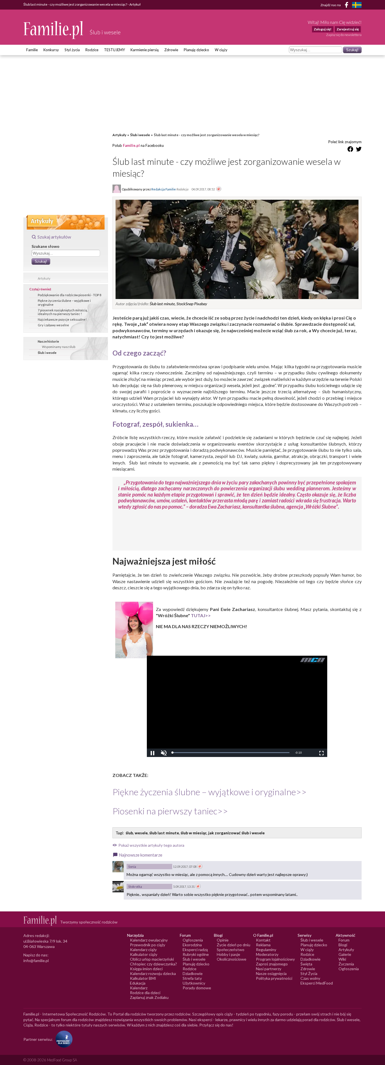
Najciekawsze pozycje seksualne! (62, 319)
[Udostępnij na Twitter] (359, 150)
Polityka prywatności (274, 978)
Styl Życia (308, 973)
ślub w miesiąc (194, 832)
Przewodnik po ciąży (147, 944)
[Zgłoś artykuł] (218, 189)
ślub (129, 832)
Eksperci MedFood (316, 983)
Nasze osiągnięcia (271, 973)
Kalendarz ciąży (143, 949)
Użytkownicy (194, 983)
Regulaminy (266, 949)
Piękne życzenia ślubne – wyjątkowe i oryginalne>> (209, 791)
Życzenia (346, 963)
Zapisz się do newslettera (344, 35)
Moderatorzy (267, 954)
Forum (343, 940)
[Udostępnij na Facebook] (350, 150)
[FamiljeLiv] (357, 5)
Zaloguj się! (322, 29)
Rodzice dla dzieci (145, 992)
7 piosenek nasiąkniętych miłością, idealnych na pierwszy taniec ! (63, 312)
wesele (141, 832)
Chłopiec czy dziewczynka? (153, 963)
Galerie (344, 954)
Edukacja (137, 983)
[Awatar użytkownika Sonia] (118, 866)
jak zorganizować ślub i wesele (236, 832)
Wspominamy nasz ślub (58, 347)
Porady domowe (197, 987)
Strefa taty (192, 978)
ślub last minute (164, 832)
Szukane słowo (45, 246)
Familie (32, 50)
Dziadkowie (193, 973)
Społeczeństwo (230, 949)
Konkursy (51, 50)
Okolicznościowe (231, 959)
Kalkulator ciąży (143, 954)
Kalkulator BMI (143, 978)
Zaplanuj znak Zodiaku (149, 997)
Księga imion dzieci (146, 968)
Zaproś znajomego (272, 963)
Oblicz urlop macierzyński (152, 959)
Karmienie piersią (144, 50)
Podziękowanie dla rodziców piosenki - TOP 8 (69, 295)
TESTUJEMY (114, 50)
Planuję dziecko (196, 50)
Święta (306, 963)
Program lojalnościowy (275, 959)
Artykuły (44, 278)
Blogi (342, 944)
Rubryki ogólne (196, 954)
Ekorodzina (192, 944)
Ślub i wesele (47, 352)
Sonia (132, 866)
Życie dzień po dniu (233, 944)
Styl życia (72, 50)
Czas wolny (310, 978)
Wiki (342, 959)
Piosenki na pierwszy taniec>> (170, 810)
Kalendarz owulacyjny (149, 940)
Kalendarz (138, 987)
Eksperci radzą (195, 949)
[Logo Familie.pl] (53, 30)
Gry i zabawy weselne (53, 325)
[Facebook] (347, 5)
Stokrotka (135, 886)
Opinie (223, 940)
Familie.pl (131, 145)
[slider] (230, 752)
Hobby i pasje (228, 954)
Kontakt (263, 940)
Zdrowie (171, 50)
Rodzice (91, 50)
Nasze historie (48, 341)
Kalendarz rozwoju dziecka (153, 973)
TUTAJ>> (201, 615)
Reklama (263, 944)
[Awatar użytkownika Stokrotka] (118, 886)
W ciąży (221, 50)
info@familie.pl (36, 960)
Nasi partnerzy (268, 968)
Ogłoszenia (193, 940)
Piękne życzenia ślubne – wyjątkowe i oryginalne (64, 302)
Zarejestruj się (348, 29)
